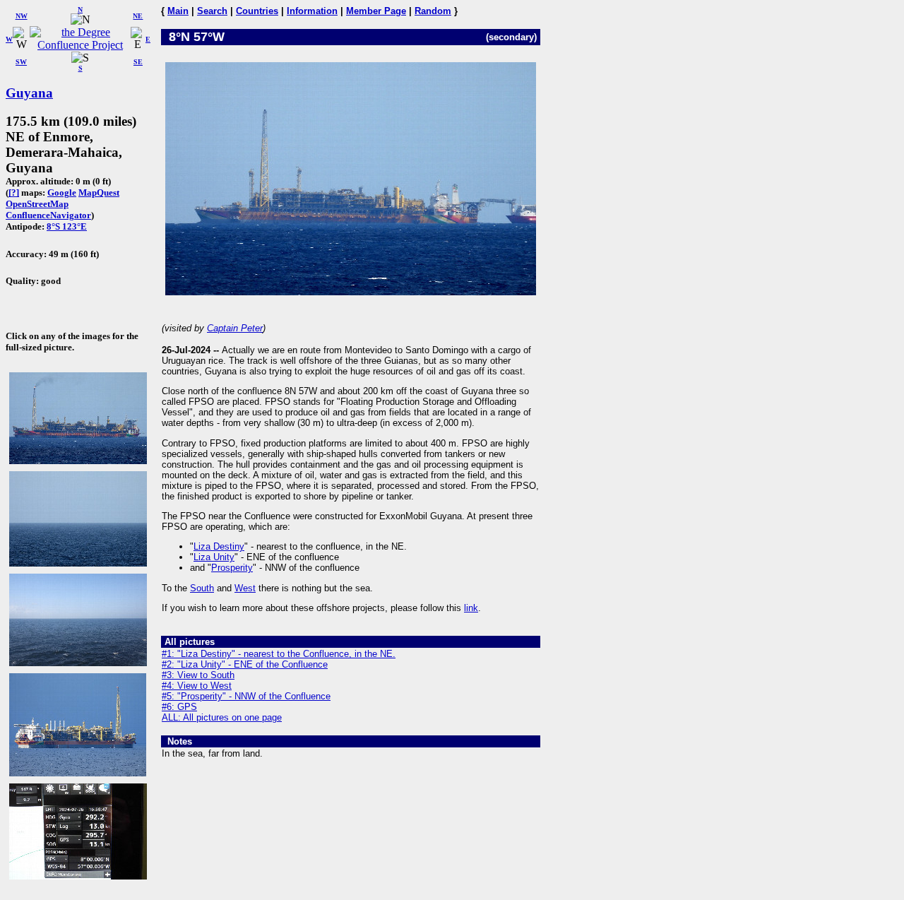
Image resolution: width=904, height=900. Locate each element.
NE (138, 16)
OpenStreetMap (37, 204)
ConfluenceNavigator (48, 215)
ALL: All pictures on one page (222, 717)
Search (212, 11)
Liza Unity (214, 557)
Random (433, 11)
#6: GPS (179, 706)
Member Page (376, 11)
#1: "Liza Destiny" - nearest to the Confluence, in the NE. (279, 654)
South (202, 588)
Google (61, 192)
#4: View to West (197, 685)
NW (22, 16)
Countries (257, 11)
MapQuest (98, 192)
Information (312, 11)
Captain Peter (235, 328)
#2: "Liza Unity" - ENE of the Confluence (245, 664)
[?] (13, 192)
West (245, 588)
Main (178, 11)
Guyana (29, 92)
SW (21, 62)
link (471, 608)
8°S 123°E (67, 226)
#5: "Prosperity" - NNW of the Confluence (246, 696)
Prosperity (232, 567)
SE (138, 62)
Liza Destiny (219, 546)
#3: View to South (198, 675)
